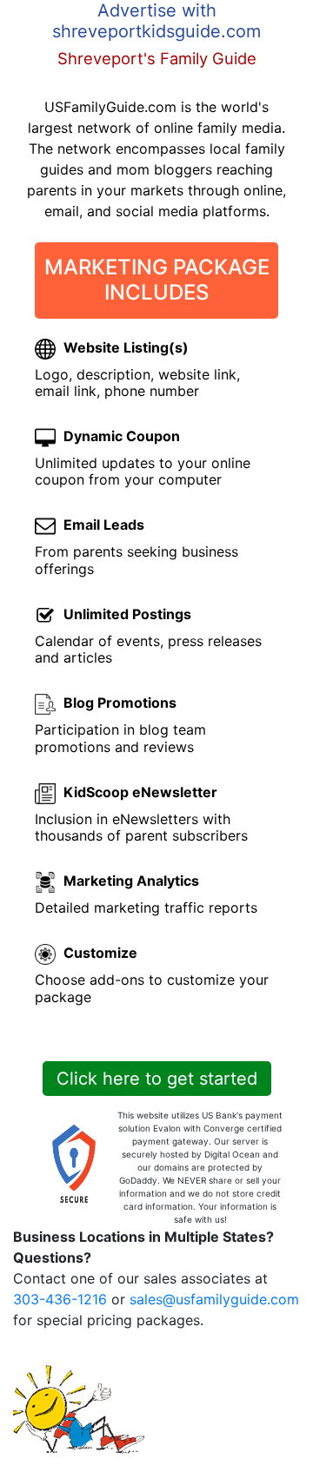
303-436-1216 (60, 1299)
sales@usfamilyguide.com (214, 1299)
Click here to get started (157, 1078)
